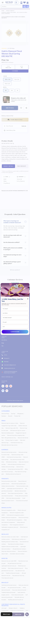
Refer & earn (6, 614)
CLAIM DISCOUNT (15, 331)
